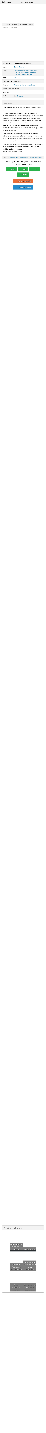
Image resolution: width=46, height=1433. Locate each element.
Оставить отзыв (24, 187)
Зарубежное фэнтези (28, 72)
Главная (7, 24)
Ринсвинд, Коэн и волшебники (24, 85)
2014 (15, 78)
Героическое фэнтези (21, 70)
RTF (24, 169)
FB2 (13, 169)
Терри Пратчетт (19, 67)
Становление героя (35, 157)
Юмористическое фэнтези (23, 74)
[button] (12, 2)
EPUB (24, 174)
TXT (36, 169)
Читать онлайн (24, 181)
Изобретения (24, 157)
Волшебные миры (13, 157)
